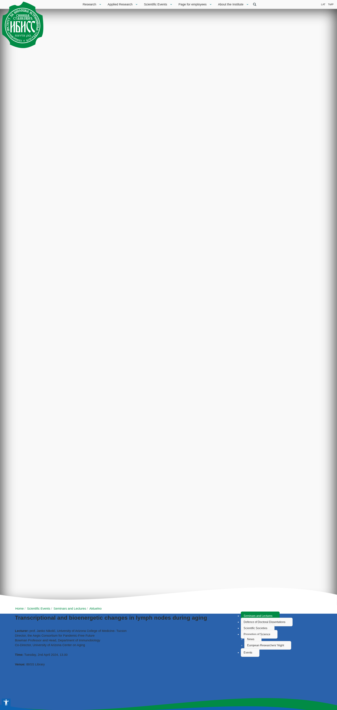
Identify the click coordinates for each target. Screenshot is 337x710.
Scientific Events (155, 4)
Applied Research (120, 4)
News (250, 639)
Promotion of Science (257, 634)
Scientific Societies (255, 628)
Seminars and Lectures (258, 615)
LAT (323, 4)
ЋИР (330, 4)
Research (89, 4)
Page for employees (193, 4)
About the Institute (230, 4)
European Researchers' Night (265, 645)
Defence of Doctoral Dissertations (264, 622)
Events (248, 652)
